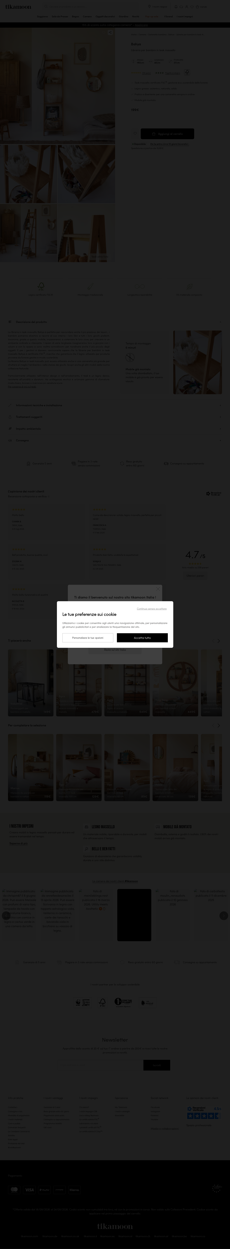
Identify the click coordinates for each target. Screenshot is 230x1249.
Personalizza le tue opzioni (87, 637)
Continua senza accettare (152, 608)
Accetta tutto (142, 638)
